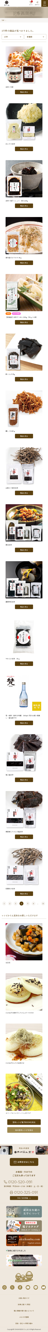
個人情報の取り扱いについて (24, 1311)
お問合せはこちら (26, 1161)
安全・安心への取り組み (24, 1323)
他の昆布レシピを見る (24, 1130)
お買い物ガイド (24, 1298)
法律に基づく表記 (24, 1304)
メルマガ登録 (24, 1317)
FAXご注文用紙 (22, 1198)
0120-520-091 (20, 1182)
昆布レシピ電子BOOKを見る (24, 1122)
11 (43, 903)
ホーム (6, 5)
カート (31, 3)
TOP (3, 20)
